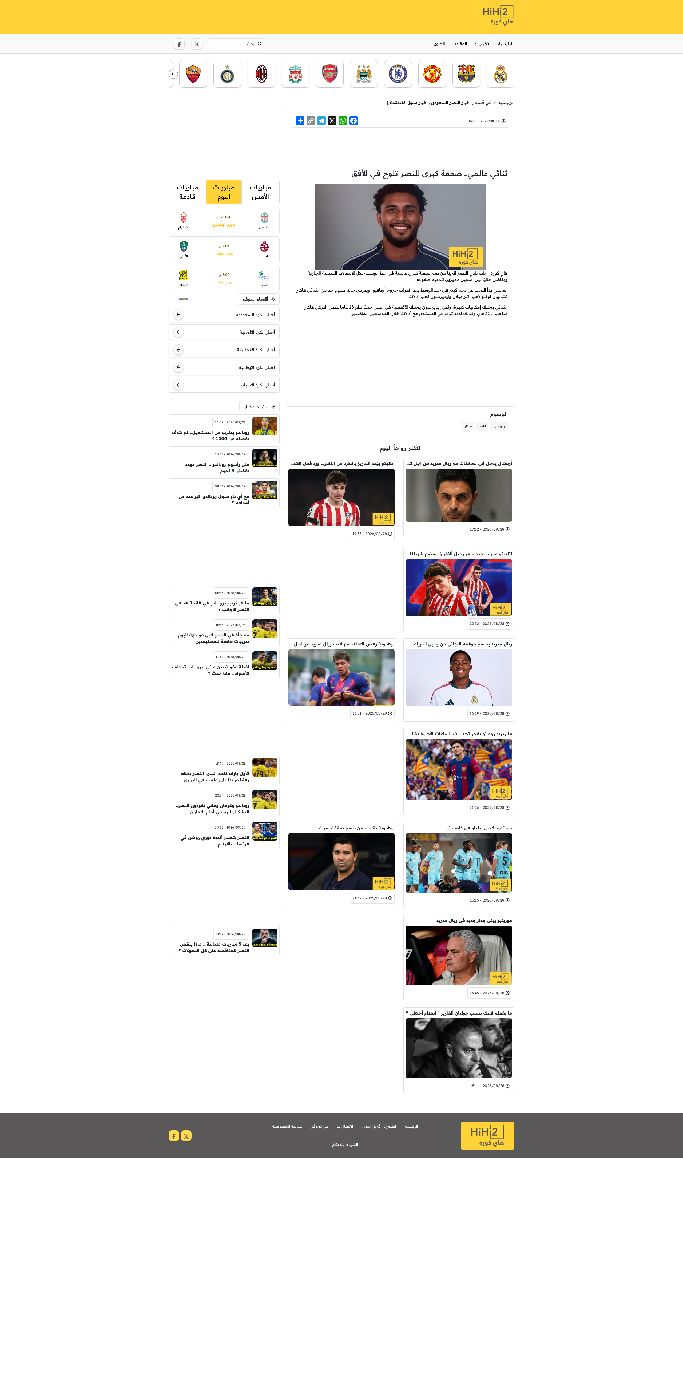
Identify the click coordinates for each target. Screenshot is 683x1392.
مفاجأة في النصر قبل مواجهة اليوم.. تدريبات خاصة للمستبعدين (212, 638)
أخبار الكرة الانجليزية (256, 349)
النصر (482, 426)
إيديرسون (499, 426)
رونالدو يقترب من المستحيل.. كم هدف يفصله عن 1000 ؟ (210, 435)
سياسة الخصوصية (287, 1126)
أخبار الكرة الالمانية (257, 332)
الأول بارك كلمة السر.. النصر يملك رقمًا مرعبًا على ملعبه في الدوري (215, 776)
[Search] (259, 44)
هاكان (468, 426)
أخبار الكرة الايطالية (257, 367)
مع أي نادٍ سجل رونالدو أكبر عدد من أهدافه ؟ (213, 499)
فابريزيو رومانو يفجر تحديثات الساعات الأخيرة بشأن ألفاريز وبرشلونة (459, 733)
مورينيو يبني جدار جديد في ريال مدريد (474, 920)
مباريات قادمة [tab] (187, 192)
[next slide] (173, 74)
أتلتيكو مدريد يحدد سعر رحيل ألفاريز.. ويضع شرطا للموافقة (459, 553)
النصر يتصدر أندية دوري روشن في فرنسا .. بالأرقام (214, 840)
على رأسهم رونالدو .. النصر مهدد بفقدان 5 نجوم (217, 467)
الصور (440, 43)
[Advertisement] (266, 16)
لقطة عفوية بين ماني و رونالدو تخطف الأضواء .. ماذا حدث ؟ (210, 670)
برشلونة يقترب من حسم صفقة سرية (357, 827)
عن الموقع (319, 1126)
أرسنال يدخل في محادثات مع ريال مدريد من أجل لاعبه (459, 463)
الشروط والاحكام (345, 1144)
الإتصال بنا (345, 1126)
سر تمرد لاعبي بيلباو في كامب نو (479, 827)
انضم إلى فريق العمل (379, 1126)
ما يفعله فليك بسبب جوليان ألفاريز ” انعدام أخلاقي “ (459, 1013)
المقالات (459, 43)
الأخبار (485, 43)
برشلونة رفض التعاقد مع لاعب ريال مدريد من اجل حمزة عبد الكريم (341, 644)
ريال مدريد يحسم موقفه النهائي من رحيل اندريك (463, 644)
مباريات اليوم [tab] (224, 192)
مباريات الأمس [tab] (260, 192)
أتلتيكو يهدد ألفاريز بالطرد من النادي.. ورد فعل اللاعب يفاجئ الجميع (341, 463)
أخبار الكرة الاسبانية (256, 385)
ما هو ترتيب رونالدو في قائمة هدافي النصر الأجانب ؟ (212, 606)
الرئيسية (505, 43)
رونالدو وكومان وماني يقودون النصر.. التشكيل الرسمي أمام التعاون (212, 808)
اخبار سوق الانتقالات (409, 102)
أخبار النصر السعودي (451, 102)
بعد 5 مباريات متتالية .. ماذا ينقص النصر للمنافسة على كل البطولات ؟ (213, 947)
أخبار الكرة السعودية (255, 314)
